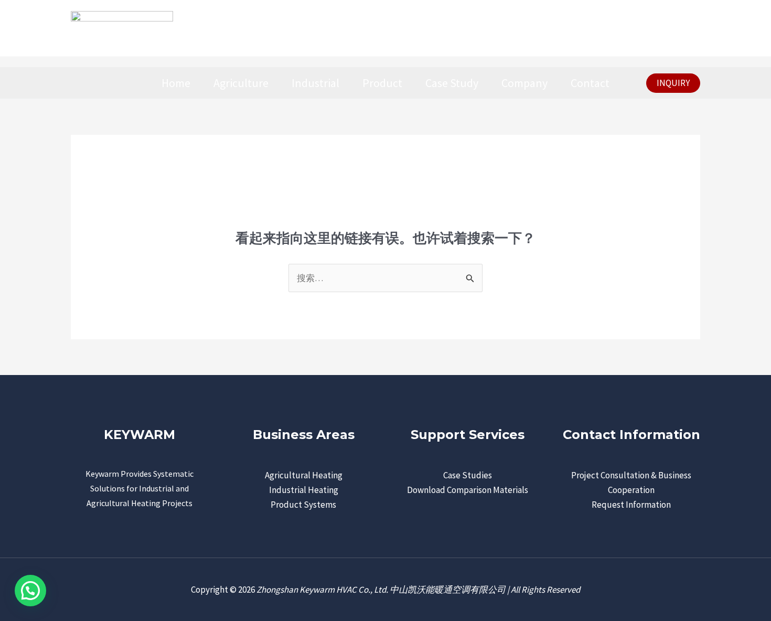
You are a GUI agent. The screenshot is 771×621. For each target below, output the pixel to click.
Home (176, 83)
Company (524, 83)
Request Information (631, 504)
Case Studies (467, 475)
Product (382, 83)
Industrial (315, 83)
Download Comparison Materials (467, 490)
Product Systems (303, 504)
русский (674, 28)
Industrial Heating (303, 490)
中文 (631, 28)
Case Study (451, 83)
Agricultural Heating (303, 475)
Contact (590, 83)
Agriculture (241, 83)
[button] (673, 83)
